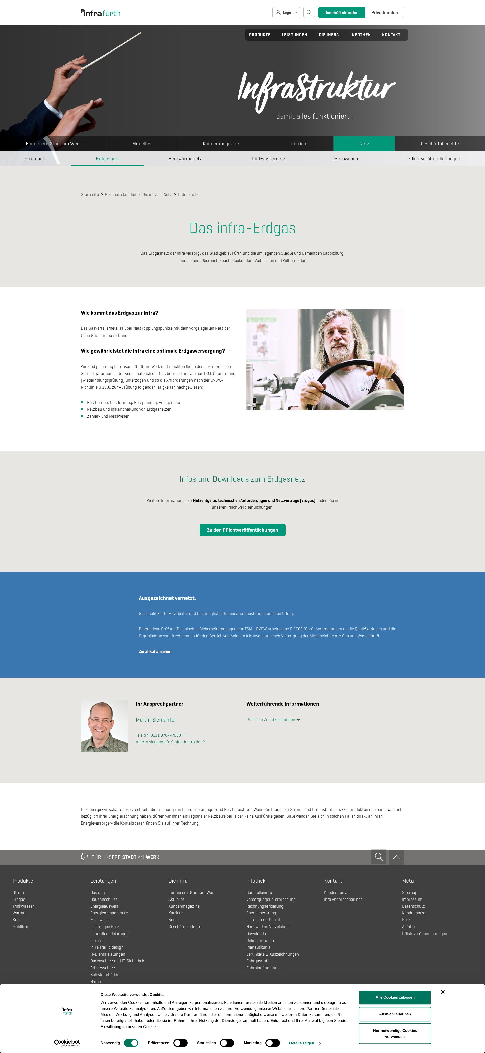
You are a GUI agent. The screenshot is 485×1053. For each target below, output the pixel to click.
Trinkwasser (23, 906)
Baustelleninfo (259, 892)
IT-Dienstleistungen (107, 954)
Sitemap (409, 892)
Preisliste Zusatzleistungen (270, 719)
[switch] (180, 1043)
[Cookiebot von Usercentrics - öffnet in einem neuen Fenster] (67, 1043)
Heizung (97, 892)
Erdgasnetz (108, 159)
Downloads (256, 933)
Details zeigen (301, 1043)
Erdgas (19, 899)
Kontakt (391, 34)
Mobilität (21, 926)
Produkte (260, 34)
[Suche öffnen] (309, 12)
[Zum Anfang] (396, 857)
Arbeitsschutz (102, 968)
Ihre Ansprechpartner (343, 899)
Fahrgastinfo (258, 961)
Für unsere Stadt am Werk (53, 144)
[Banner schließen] (443, 992)
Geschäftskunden (341, 12)
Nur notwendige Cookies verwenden (395, 1033)
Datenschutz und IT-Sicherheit (117, 961)
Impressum (412, 899)
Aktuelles (142, 144)
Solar (17, 919)
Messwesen (346, 159)
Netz (364, 144)
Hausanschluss (104, 899)
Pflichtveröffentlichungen (424, 933)
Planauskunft (258, 947)
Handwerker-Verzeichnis (267, 926)
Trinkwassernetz (268, 159)
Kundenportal (336, 892)
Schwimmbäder (104, 975)
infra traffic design (107, 947)
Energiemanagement (109, 913)
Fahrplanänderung (263, 968)
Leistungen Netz (104, 926)
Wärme (19, 913)
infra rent (98, 940)
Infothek (360, 34)
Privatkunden (384, 12)
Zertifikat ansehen (155, 651)
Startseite (90, 194)
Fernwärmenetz (185, 159)
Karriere (299, 144)
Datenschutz (413, 906)
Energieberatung (261, 913)
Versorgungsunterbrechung (271, 899)
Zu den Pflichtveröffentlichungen (242, 530)
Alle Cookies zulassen (395, 997)
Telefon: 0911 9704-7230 (158, 735)
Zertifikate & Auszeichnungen (272, 954)
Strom (18, 892)
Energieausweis (104, 906)
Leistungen (294, 34)
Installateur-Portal (263, 919)
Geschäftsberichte (440, 144)
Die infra (329, 34)
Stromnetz (36, 159)
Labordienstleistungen (110, 933)
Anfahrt (409, 926)
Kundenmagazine (221, 144)
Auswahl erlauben (395, 1014)
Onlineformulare (260, 940)
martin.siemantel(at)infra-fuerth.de (168, 742)
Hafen (95, 981)
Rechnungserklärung (264, 906)
